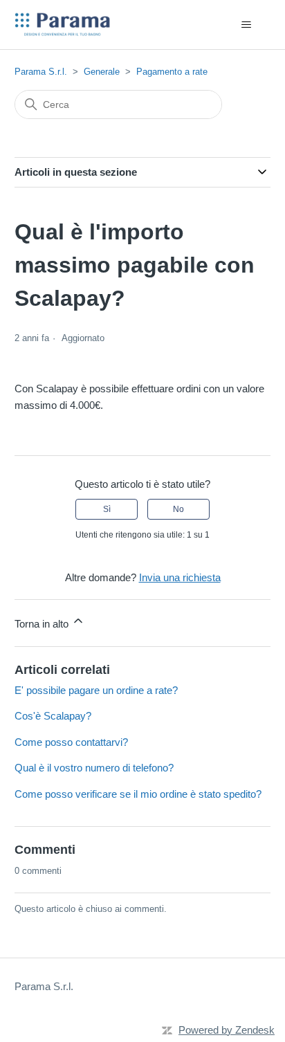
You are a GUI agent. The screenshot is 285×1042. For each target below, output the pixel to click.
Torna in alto (43, 624)
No (178, 509)
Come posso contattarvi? (71, 742)
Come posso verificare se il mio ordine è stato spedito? (138, 794)
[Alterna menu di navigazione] (245, 25)
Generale (102, 71)
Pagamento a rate (172, 71)
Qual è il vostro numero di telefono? (94, 768)
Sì (107, 509)
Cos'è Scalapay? (53, 716)
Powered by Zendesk (226, 1030)
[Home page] (63, 24)
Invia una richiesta (180, 577)
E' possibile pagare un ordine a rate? (96, 690)
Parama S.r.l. (41, 71)
